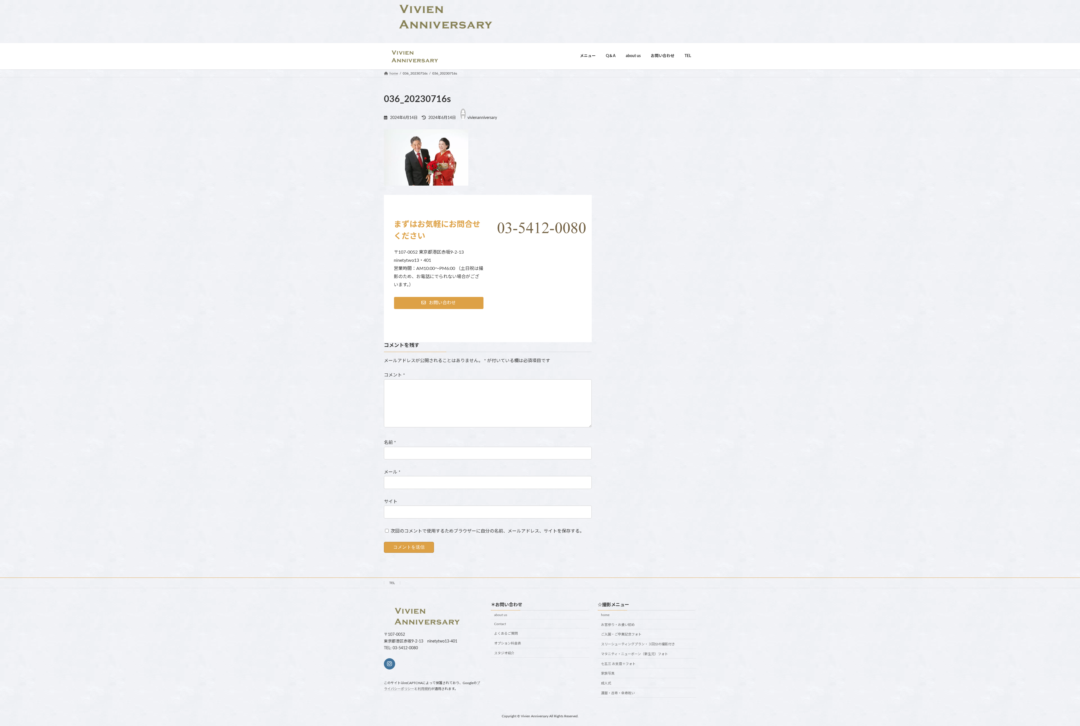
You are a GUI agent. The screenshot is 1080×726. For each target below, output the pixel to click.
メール (392, 472)
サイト (390, 501)
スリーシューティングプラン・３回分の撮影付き (638, 644)
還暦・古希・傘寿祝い (618, 693)
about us (500, 615)
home (605, 615)
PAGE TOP (1051, 699)
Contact (500, 623)
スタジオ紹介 (504, 653)
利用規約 (424, 688)
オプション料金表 (507, 643)
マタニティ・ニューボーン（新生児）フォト (634, 654)
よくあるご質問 (506, 633)
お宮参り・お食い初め (618, 624)
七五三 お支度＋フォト (618, 663)
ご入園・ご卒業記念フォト (621, 634)
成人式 (606, 683)
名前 (390, 442)
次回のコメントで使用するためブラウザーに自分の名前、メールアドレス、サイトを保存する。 (487, 531)
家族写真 (608, 673)
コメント (394, 375)
